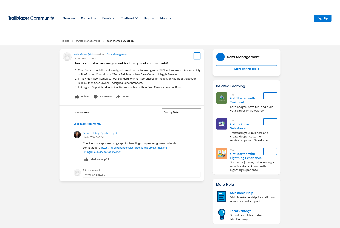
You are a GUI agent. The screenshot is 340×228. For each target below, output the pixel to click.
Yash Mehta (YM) (84, 54)
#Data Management (88, 40)
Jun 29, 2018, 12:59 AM (85, 58)
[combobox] (181, 112)
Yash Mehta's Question (120, 40)
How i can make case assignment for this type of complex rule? (121, 63)
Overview (69, 18)
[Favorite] (197, 56)
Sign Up (323, 18)
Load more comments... (88, 123)
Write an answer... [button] (95, 174)
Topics (65, 40)
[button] (246, 68)
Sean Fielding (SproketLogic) (100, 133)
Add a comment (91, 170)
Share (122, 97)
